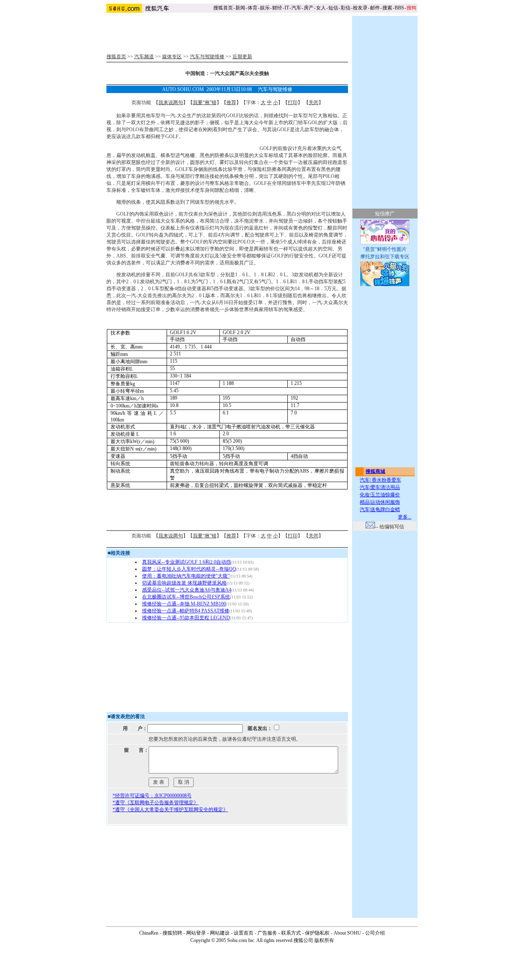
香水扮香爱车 (385, 480)
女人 (321, 8)
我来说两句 (170, 102)
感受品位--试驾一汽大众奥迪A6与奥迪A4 (186, 590)
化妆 (365, 495)
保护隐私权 (317, 933)
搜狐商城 (375, 471)
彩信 (345, 8)
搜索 (387, 8)
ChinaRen (148, 933)
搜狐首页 (223, 8)
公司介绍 (375, 933)
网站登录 (196, 933)
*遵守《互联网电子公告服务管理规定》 (156, 802)
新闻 (240, 8)
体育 (252, 8)
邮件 (375, 8)
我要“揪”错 (205, 102)
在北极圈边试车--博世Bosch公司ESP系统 (186, 597)
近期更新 (242, 56)
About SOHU (347, 933)
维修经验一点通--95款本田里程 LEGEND (186, 618)
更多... (404, 517)
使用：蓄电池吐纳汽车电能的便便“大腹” (186, 576)
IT (287, 8)
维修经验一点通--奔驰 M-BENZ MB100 (184, 604)
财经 (277, 8)
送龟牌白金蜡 (385, 509)
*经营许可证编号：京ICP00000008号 (152, 795)
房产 (309, 8)
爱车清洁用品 (385, 487)
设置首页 (243, 933)
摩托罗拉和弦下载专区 (384, 256)
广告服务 (267, 933)
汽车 (296, 8)
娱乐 (265, 8)
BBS (399, 8)
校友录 (360, 8)
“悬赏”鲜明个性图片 (385, 249)
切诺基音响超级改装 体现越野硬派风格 (184, 583)
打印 (293, 102)
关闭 (313, 102)
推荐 (231, 102)
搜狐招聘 (172, 933)
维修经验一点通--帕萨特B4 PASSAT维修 (185, 611)
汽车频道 (144, 56)
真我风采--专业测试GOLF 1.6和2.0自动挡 (186, 562)
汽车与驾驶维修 (207, 56)
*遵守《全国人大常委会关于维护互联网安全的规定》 (170, 809)
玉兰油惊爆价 (385, 495)
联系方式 (291, 933)
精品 (365, 502)
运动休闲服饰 (385, 502)
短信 (333, 8)
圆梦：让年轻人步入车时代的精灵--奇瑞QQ (189, 569)
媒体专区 (172, 56)
